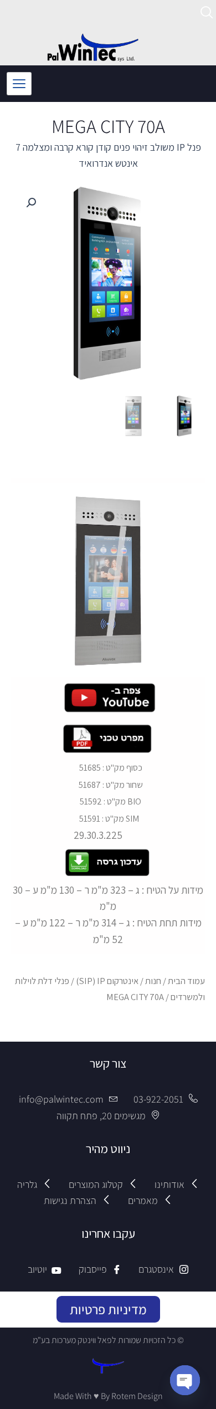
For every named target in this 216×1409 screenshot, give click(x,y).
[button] (31, 203)
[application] (108, 580)
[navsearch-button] (206, 14)
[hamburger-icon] (19, 84)
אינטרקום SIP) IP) (107, 981)
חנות (153, 981)
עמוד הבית (186, 981)
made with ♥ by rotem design (108, 1396)
